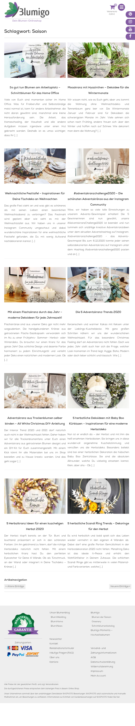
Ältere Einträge (14, 586)
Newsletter (56, 639)
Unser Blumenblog (60, 613)
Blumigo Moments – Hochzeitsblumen (101, 632)
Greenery (96, 622)
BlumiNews (56, 626)
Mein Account (98, 676)
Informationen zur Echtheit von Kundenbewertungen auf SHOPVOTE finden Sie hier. (83, 697)
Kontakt (54, 644)
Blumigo (95, 613)
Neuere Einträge (120, 586)
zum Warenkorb (112, 12)
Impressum (97, 671)
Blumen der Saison (101, 617)
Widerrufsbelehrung (102, 667)
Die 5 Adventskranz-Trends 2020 (98, 312)
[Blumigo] (27, 13)
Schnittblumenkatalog (103, 626)
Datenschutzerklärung (103, 662)
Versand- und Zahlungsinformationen (104, 650)
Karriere (54, 662)
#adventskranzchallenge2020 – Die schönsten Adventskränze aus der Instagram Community (98, 199)
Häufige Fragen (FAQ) (62, 653)
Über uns (54, 658)
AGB (93, 658)
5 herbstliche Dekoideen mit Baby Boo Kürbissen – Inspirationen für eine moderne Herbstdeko (98, 424)
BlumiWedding (58, 617)
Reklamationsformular (62, 648)
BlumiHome (57, 622)
